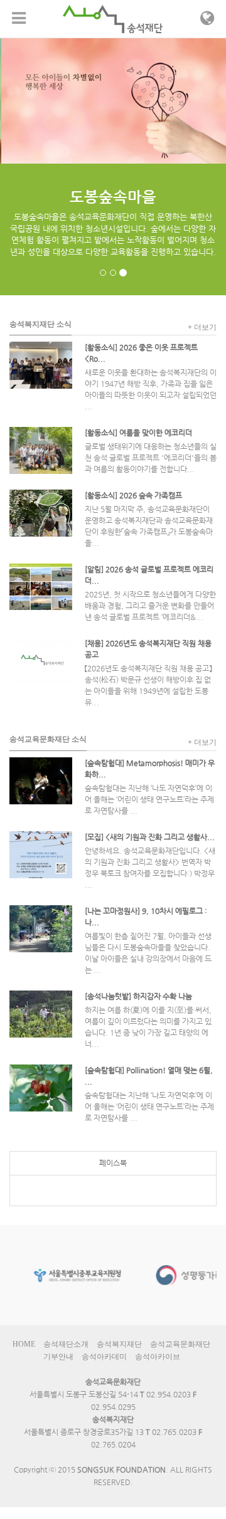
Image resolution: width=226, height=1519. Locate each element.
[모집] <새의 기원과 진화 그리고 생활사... (150, 837)
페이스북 (113, 1163)
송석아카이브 (157, 1356)
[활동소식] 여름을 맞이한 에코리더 (138, 432)
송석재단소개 (66, 1344)
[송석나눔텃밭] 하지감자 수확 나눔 (138, 996)
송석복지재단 (119, 1344)
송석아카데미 (104, 1356)
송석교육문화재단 (180, 1344)
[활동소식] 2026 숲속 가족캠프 (133, 495)
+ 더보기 (202, 327)
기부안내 (58, 1356)
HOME (24, 1344)
